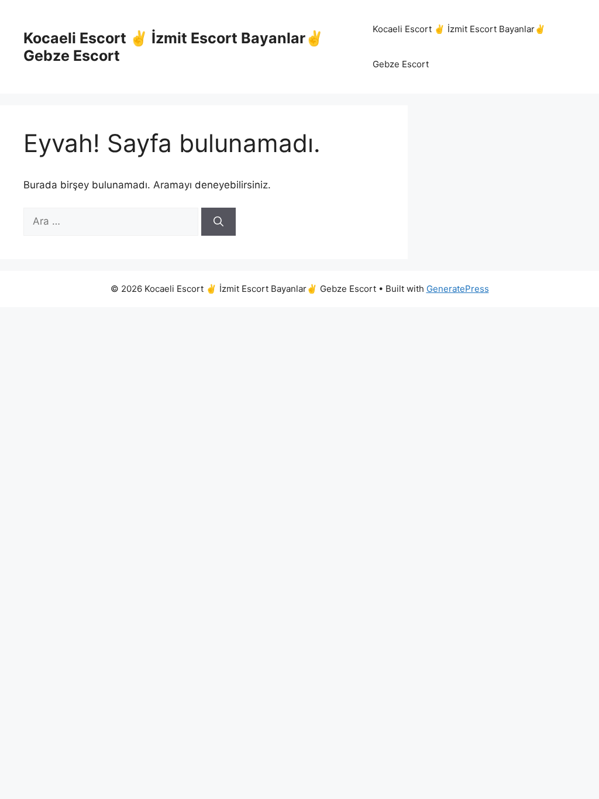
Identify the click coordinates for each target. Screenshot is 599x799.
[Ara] (218, 222)
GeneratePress (457, 288)
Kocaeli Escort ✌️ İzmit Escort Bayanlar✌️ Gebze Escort (459, 46)
